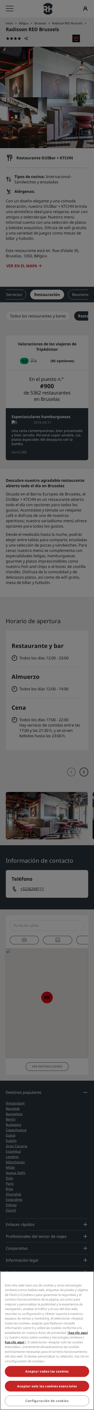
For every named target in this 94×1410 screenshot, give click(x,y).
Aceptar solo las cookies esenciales (47, 1386)
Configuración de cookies (47, 1401)
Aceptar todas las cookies (47, 1371)
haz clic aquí (78, 1332)
